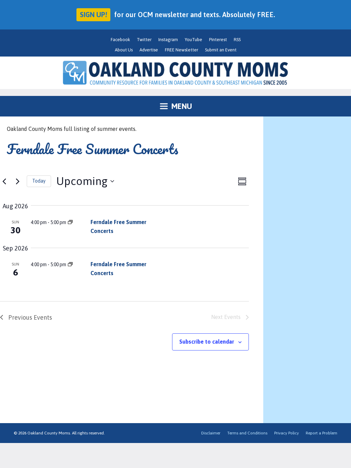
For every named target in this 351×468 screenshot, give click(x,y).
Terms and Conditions (247, 433)
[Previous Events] (4, 181)
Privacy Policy (286, 433)
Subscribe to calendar (206, 341)
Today (39, 181)
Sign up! (93, 15)
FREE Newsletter (181, 49)
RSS (237, 39)
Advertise (149, 49)
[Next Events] (17, 181)
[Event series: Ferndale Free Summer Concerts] (70, 222)
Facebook (120, 39)
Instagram (168, 39)
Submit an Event (221, 49)
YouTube (193, 39)
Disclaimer (210, 433)
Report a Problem (321, 433)
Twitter (144, 39)
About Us (124, 49)
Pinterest (218, 39)
